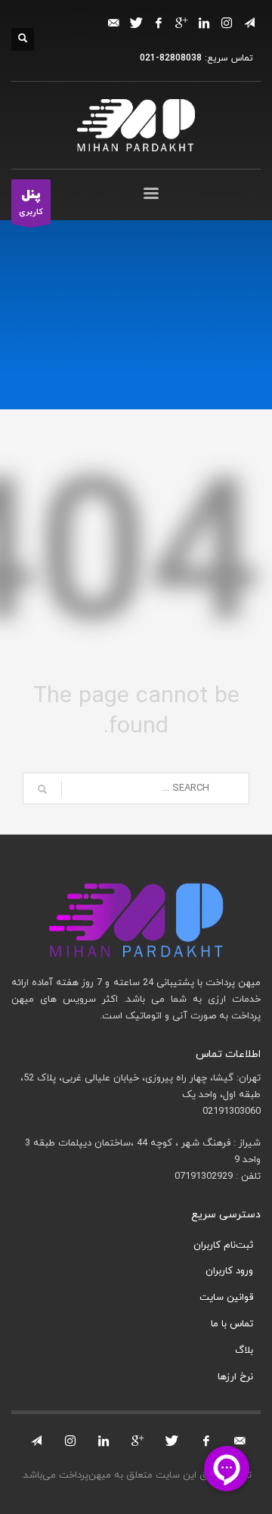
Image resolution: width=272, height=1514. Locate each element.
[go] (42, 789)
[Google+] (181, 22)
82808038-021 (171, 58)
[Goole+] (138, 1440)
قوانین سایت (226, 1297)
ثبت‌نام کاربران (223, 1245)
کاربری (31, 202)
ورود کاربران (229, 1271)
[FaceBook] (158, 22)
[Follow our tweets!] (172, 1440)
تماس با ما (232, 1324)
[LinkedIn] (204, 22)
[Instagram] (226, 22)
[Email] (113, 22)
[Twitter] (136, 22)
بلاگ (244, 1350)
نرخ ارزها (235, 1377)
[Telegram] (249, 22)
